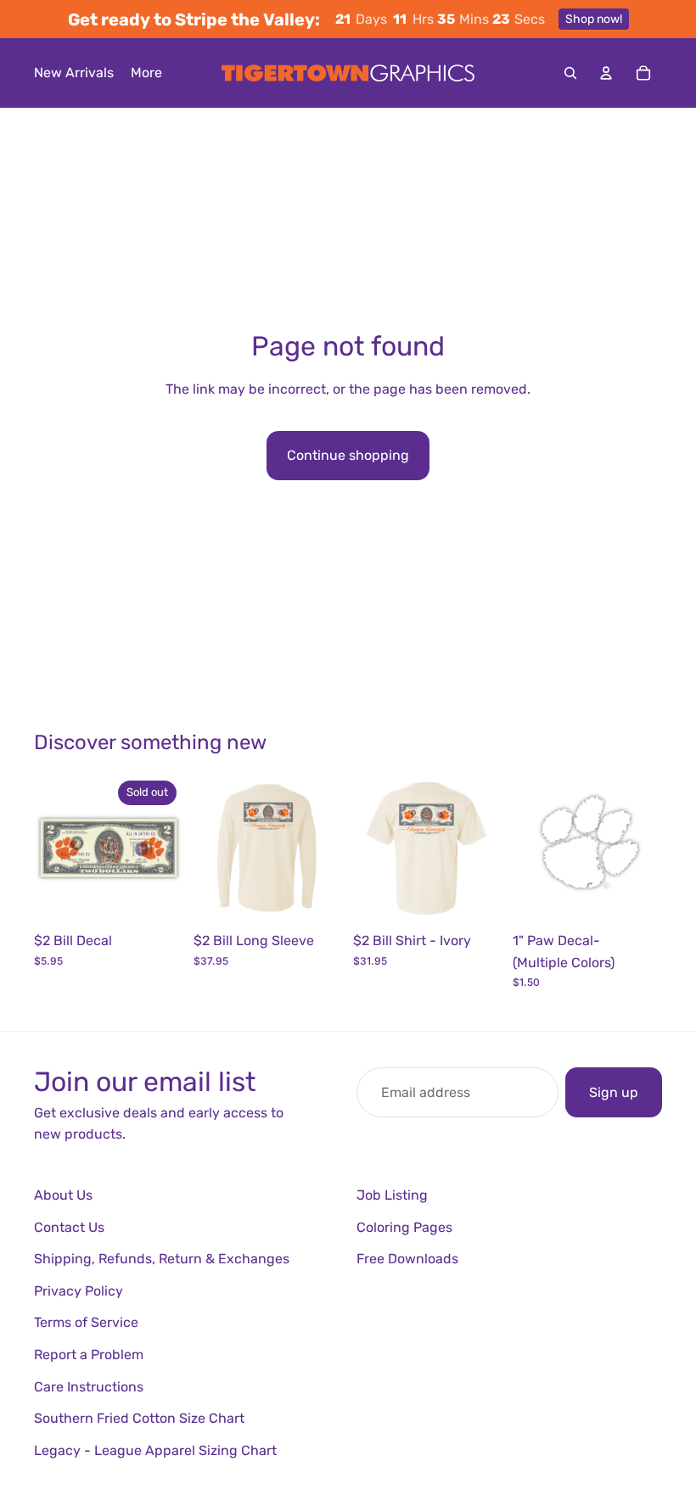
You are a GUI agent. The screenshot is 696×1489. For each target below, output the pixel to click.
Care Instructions (88, 1387)
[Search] (570, 73)
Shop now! (593, 19)
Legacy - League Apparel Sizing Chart (155, 1450)
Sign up (613, 1092)
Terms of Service (86, 1322)
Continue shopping (348, 455)
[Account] (606, 73)
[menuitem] (146, 73)
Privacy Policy (78, 1291)
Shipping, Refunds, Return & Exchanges (161, 1259)
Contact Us (69, 1227)
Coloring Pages (404, 1227)
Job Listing (392, 1195)
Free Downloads (407, 1259)
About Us (63, 1195)
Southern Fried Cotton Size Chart (139, 1418)
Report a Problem (88, 1354)
